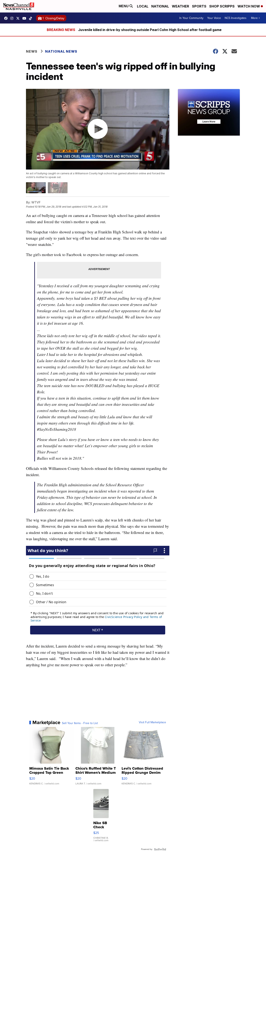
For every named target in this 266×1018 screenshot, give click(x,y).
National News (61, 51)
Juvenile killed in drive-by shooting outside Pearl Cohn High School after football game (150, 30)
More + (255, 18)
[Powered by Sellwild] (160, 849)
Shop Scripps (222, 6)
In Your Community (191, 18)
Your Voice (214, 18)
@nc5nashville (31, 18)
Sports (199, 6)
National (160, 6)
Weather (180, 6)
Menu (124, 6)
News (31, 51)
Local (142, 6)
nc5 (19, 18)
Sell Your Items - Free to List (80, 723)
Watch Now (249, 6)
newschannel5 (7, 18)
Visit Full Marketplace (152, 722)
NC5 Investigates (235, 18)
